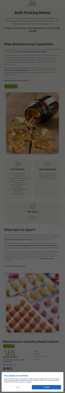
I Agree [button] (46, 387)
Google (21, 382)
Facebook (28, 382)
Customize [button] (17, 387)
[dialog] (32, 382)
